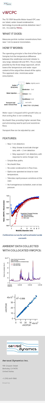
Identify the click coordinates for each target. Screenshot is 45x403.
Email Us (6, 383)
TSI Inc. (19, 28)
